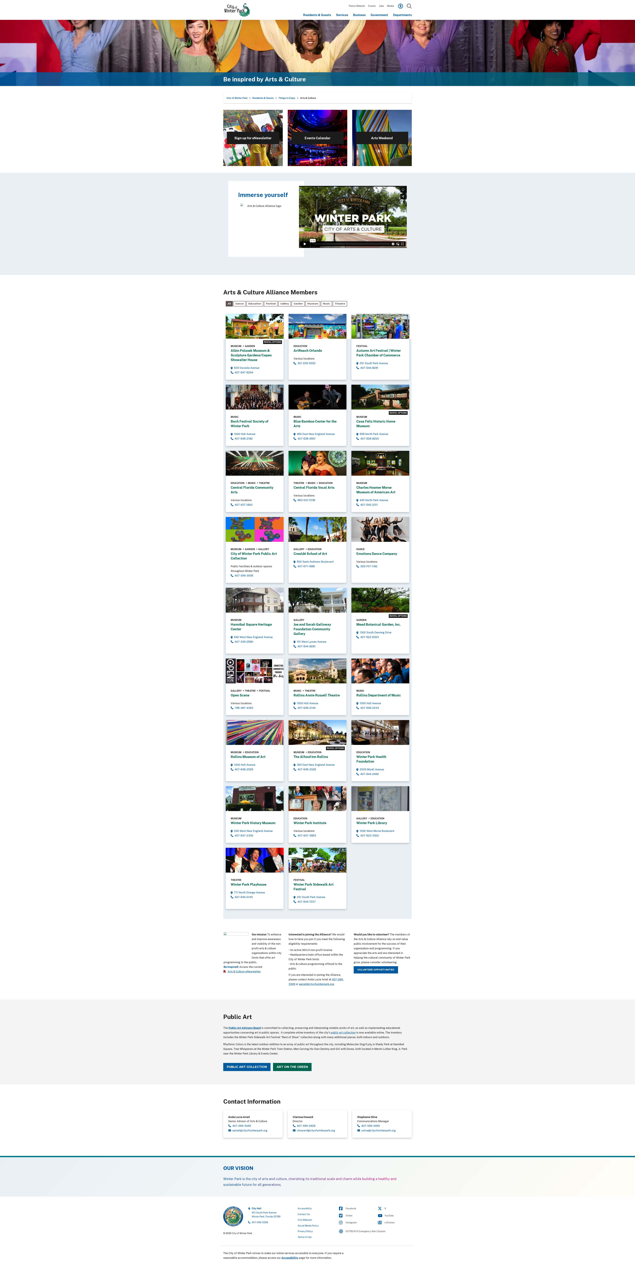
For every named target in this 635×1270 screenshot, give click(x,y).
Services (342, 15)
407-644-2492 (369, 774)
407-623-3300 (369, 835)
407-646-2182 (244, 438)
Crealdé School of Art (310, 554)
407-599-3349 (241, 1125)
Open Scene (240, 695)
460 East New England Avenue (316, 434)
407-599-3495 (370, 1125)
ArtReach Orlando (308, 350)
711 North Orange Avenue (249, 892)
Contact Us (304, 1214)
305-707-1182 (368, 566)
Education (254, 303)
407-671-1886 (306, 566)
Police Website (357, 5)
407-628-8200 (369, 438)
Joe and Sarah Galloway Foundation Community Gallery (312, 629)
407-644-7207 (306, 901)
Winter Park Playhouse (248, 884)
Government (379, 15)
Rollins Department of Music (378, 695)
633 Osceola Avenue (246, 367)
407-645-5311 (369, 504)
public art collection (343, 1032)
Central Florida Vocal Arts (314, 487)
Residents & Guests (317, 15)
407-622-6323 (369, 637)
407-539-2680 (244, 641)
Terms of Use (305, 1236)
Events (372, 5)
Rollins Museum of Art (248, 757)
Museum (312, 303)
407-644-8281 (369, 367)
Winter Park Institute (310, 823)
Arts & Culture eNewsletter (244, 971)
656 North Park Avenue (374, 434)
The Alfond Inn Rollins (311, 757)
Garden (298, 303)
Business (359, 15)
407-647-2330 (244, 835)
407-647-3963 (306, 835)
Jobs (381, 5)
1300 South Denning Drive (375, 632)
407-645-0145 (244, 897)
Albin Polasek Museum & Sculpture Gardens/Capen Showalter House (251, 355)
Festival (271, 303)
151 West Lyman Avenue (311, 641)
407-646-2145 (306, 708)
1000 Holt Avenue (244, 434)
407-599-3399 (260, 1222)
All (229, 303)
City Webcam (305, 1219)
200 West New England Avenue (253, 831)
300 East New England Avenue (316, 764)
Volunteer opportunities (375, 969)
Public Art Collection (247, 1067)
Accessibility (305, 1208)
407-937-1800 (244, 504)
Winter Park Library (371, 823)
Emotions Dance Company (376, 554)
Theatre (340, 303)
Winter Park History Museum (253, 823)
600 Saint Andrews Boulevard (315, 561)
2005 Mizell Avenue (372, 769)
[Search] (409, 6)
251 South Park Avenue (374, 363)
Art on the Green (292, 1067)
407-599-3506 (244, 575)
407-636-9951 (306, 438)
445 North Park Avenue (374, 500)
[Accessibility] (400, 6)
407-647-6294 (244, 372)
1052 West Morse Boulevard (377, 831)
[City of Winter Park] (239, 10)
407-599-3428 (306, 1125)
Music (326, 303)
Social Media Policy (308, 1225)
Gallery (284, 303)
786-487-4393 (244, 708)
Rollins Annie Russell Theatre (317, 695)
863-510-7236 (306, 500)
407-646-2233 (369, 708)
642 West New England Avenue (253, 637)
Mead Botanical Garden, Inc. (378, 624)
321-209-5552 (306, 363)
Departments (402, 15)
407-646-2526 (244, 769)
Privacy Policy (305, 1231)
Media (390, 5)
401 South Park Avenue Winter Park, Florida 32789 (266, 1212)
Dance (239, 303)
